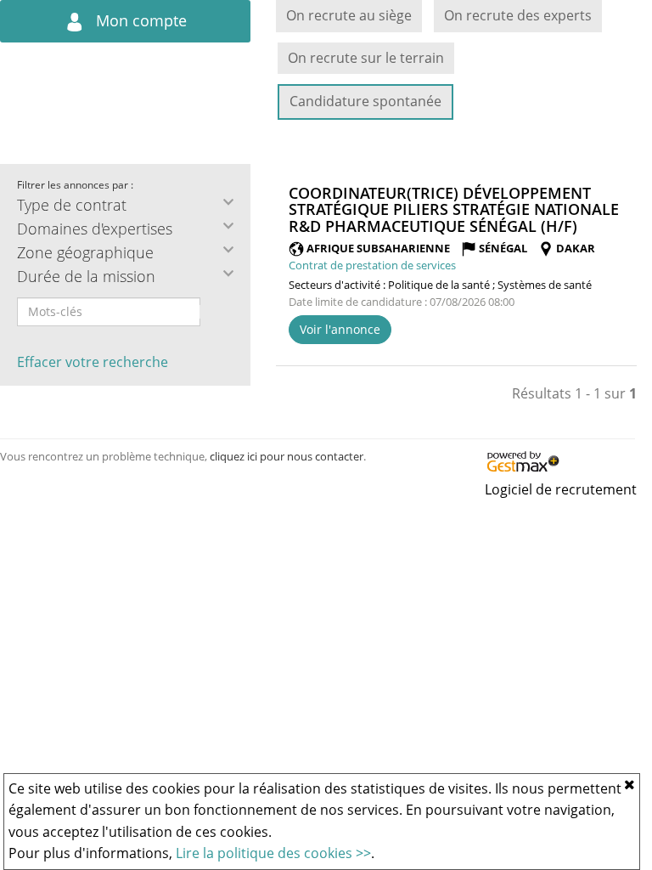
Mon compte (139, 20)
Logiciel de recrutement (561, 489)
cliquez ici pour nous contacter (286, 456)
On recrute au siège (349, 15)
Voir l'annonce (340, 329)
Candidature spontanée (365, 101)
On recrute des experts (518, 15)
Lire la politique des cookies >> (273, 853)
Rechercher (211, 312)
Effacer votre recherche (92, 362)
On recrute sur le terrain (366, 57)
